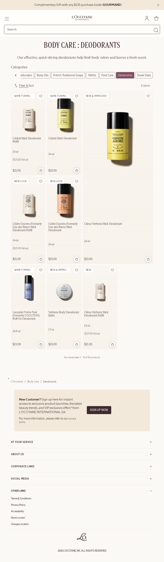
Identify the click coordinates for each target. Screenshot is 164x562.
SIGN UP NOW (99, 410)
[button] (41, 96)
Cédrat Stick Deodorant (62, 138)
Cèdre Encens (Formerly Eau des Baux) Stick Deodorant (63, 227)
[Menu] (6, 18)
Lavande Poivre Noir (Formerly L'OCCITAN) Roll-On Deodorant (26, 315)
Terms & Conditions (21, 498)
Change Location (20, 524)
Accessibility (17, 511)
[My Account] (146, 18)
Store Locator (18, 517)
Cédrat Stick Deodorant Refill (27, 140)
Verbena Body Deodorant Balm (63, 314)
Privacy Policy (18, 505)
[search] (80, 29)
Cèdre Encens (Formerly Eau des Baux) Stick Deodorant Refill (27, 227)
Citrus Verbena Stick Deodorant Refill (96, 314)
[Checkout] (156, 18)
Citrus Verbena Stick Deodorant (103, 224)
